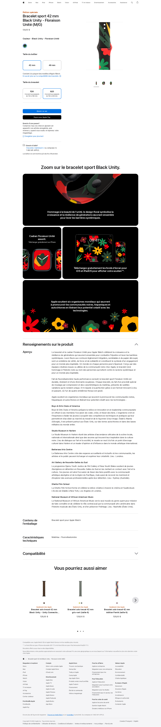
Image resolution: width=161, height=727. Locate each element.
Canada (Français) (126, 721)
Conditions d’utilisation (65, 724)
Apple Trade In (73, 684)
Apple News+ (50, 695)
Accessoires (27, 693)
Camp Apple (73, 675)
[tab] (96, 83)
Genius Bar (72, 669)
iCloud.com (49, 672)
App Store (49, 704)
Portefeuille (26, 704)
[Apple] (23, 659)
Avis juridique (98, 724)
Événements (119, 701)
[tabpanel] (104, 45)
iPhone (25, 675)
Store (24, 666)
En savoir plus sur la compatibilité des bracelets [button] (41, 76)
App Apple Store (74, 678)
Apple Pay (26, 707)
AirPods (25, 684)
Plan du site (109, 724)
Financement (73, 687)
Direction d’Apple (120, 689)
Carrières (118, 692)
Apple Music (50, 686)
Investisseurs (119, 695)
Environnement (120, 672)
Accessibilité (119, 666)
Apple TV (49, 683)
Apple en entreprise (98, 666)
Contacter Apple (120, 704)
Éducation (118, 669)
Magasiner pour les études (100, 690)
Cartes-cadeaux (28, 696)
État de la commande (76, 690)
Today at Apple (74, 672)
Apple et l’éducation (98, 682)
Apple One (49, 680)
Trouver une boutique (76, 666)
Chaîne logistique (120, 678)
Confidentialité (120, 675)
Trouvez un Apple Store (55, 715)
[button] (132, 2)
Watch (25, 678)
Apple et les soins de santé (100, 702)
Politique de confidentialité (31, 724)
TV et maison (27, 687)
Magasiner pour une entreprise (102, 669)
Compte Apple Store (52, 669)
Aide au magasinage (75, 693)
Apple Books (50, 701)
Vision (25, 681)
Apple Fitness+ (50, 692)
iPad (24, 672)
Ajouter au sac (42, 111)
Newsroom (118, 686)
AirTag (25, 690)
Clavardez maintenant (35, 148)
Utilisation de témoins (49, 724)
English (136, 721)
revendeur (70, 715)
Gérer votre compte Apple (54, 666)
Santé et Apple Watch (99, 705)
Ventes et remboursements (83, 724)
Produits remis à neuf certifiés (78, 681)
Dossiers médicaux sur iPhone (102, 708)
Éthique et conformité (122, 698)
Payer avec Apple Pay (42, 117)
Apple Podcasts (51, 698)
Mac (24, 669)
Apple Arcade (50, 689)
